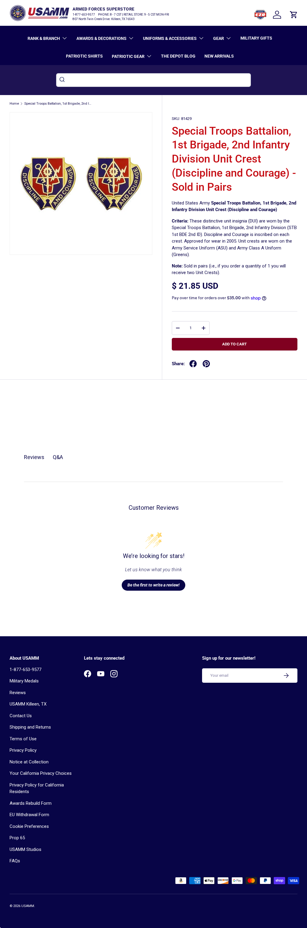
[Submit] (62, 80)
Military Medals (24, 681)
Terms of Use (23, 739)
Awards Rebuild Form (31, 803)
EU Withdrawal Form (29, 814)
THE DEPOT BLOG (178, 56)
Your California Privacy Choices (41, 773)
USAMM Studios (25, 849)
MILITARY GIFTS (256, 38)
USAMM (27, 906)
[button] (293, 14)
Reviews (18, 692)
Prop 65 (17, 837)
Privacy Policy (23, 750)
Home (14, 103)
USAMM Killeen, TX (28, 704)
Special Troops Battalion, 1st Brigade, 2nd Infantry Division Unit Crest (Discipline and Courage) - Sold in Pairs (58, 103)
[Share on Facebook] (193, 363)
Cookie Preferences (29, 826)
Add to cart (234, 344)
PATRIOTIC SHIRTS (84, 56)
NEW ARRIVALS (219, 56)
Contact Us (21, 715)
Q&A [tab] (58, 457)
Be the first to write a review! (153, 585)
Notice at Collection (29, 762)
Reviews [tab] (34, 457)
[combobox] (153, 80)
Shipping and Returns (30, 727)
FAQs (15, 861)
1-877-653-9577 (25, 669)
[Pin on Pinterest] (206, 363)
